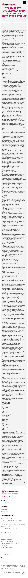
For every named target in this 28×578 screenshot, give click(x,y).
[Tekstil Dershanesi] (8, 3)
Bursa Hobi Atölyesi (5, 503)
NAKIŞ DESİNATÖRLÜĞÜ (6, 539)
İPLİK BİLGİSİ (4, 545)
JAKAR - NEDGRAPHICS (6, 547)
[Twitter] (4, 496)
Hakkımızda (4, 509)
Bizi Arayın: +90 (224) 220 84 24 (8, 561)
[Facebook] (2, 496)
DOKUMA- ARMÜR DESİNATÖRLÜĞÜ (10, 543)
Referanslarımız (4, 511)
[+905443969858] (23, 573)
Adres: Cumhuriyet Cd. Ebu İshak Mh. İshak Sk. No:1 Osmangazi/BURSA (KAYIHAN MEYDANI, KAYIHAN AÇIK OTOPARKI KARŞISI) (13, 567)
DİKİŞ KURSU (4, 535)
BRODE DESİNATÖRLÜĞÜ (7, 541)
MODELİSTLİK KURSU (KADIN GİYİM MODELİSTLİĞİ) (13, 524)
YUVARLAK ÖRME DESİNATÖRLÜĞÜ (9, 552)
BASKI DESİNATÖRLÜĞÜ (6, 518)
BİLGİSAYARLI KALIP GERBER (7, 526)
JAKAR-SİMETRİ (4, 550)
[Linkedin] (9, 496)
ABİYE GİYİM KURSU (5, 537)
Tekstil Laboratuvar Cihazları (8, 500)
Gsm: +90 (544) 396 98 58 (7, 563)
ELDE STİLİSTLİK (4, 530)
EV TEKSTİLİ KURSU (5, 554)
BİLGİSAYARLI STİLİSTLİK (6, 532)
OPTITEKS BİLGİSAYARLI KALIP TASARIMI (10, 528)
